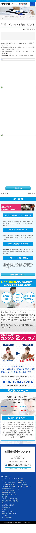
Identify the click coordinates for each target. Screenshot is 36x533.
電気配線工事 (6, 507)
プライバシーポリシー (24, 487)
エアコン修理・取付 (8, 490)
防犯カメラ (5, 509)
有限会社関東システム (15, 522)
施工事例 (20, 478)
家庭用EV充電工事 (7, 511)
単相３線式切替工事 (8, 488)
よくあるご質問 (22, 485)
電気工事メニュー (6, 476)
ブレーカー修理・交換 (8, 486)
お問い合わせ (22, 483)
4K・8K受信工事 (7, 517)
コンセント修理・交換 (8, 482)
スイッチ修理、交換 (8, 484)
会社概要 (20, 481)
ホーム (20, 489)
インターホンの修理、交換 (10, 499)
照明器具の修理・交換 (8, 493)
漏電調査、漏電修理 (8, 505)
